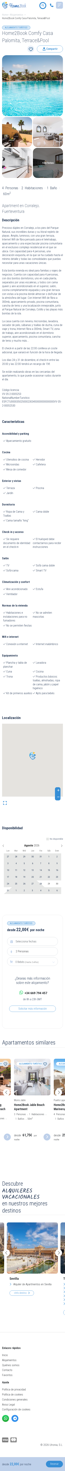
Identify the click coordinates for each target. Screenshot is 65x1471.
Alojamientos (16, 14)
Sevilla (14, 1279)
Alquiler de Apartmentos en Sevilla (32, 1284)
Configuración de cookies (16, 1409)
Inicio (5, 1355)
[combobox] (32, 962)
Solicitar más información (32, 1008)
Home (5, 14)
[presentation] (6, 1092)
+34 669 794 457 (36, 993)
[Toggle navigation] (59, 5)
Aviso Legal (8, 1404)
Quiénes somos (10, 1365)
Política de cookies (12, 1394)
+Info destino (20, 1293)
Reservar (54, 1463)
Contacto (7, 1370)
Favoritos (7, 1375)
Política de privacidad (14, 1389)
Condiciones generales (15, 1399)
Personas (22, 951)
